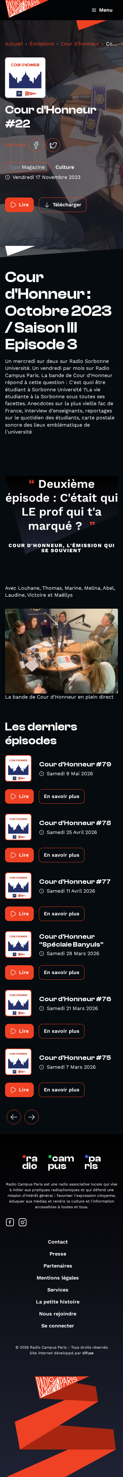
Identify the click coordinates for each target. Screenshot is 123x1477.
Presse (58, 1254)
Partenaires (58, 1266)
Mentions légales (58, 1278)
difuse (88, 1353)
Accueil (14, 44)
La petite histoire (57, 1302)
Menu (106, 10)
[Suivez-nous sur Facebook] (10, 1222)
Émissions (42, 44)
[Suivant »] (31, 1117)
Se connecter (57, 1326)
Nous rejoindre (57, 1314)
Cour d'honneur (80, 44)
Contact (58, 1242)
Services (57, 1290)
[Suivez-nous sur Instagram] (23, 1222)
